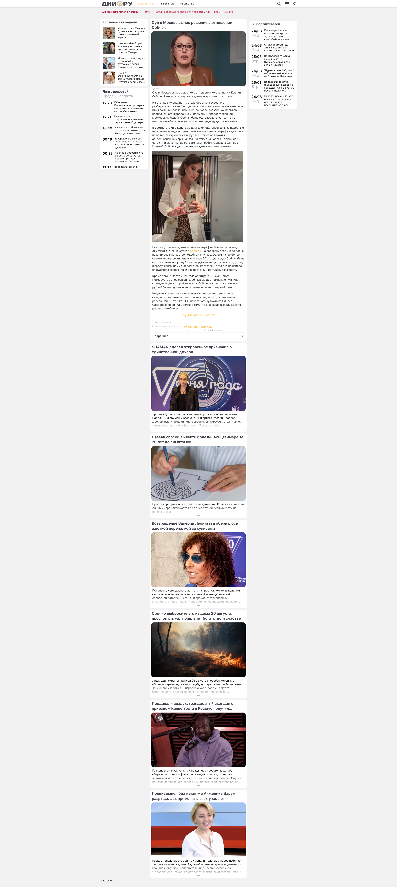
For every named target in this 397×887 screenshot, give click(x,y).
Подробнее (160, 336)
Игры (217, 11)
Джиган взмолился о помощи (120, 11)
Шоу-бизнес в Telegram (198, 315)
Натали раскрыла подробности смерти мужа (182, 11)
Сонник (229, 11)
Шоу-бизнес (146, 3)
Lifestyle (167, 3)
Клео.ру (195, 250)
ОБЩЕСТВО (187, 3)
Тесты (147, 11)
